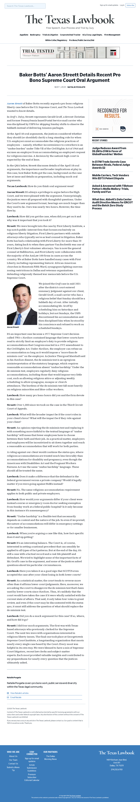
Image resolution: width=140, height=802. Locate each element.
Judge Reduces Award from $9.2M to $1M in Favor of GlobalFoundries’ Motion (109, 151)
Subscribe (130, 5)
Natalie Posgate (14, 678)
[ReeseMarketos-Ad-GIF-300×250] (112, 132)
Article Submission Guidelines (32, 768)
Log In (122, 5)
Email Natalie (15, 697)
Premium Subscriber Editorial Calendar (31, 777)
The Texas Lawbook (70, 21)
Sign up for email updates (109, 5)
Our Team (13, 760)
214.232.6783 (116, 770)
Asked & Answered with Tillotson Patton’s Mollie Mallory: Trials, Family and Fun (112, 189)
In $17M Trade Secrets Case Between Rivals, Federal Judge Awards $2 (111, 164)
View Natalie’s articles (19, 693)
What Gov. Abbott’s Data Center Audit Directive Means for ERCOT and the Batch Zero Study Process (112, 204)
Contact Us (13, 764)
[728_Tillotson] (70, 58)
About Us (13, 756)
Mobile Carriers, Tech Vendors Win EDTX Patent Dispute (110, 177)
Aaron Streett (14, 103)
